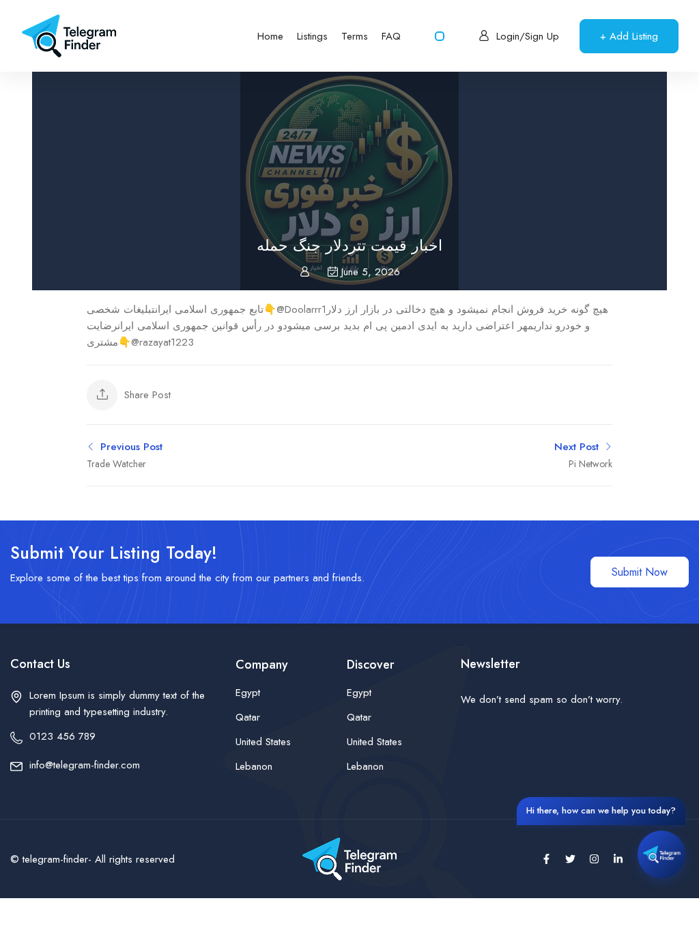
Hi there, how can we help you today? (601, 810)
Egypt (248, 692)
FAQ (391, 36)
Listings (312, 36)
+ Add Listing (629, 36)
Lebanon (254, 766)
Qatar (248, 717)
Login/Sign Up (527, 36)
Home (270, 36)
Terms (354, 36)
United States (263, 741)
